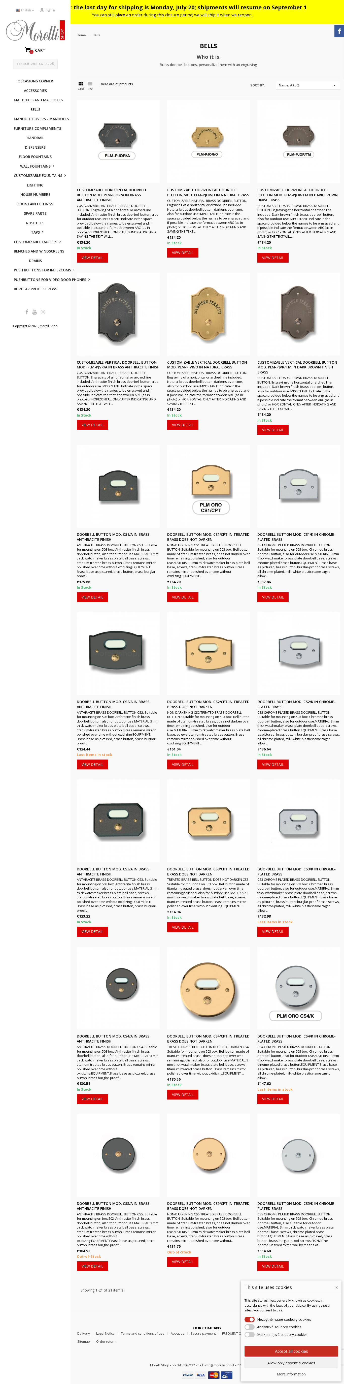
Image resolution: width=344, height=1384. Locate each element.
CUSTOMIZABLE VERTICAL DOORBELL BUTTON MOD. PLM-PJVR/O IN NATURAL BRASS (207, 365)
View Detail (92, 257)
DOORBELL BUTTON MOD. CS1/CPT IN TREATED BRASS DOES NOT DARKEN (208, 537)
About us (177, 1333)
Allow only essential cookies (291, 1362)
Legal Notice (105, 1333)
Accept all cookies (291, 1351)
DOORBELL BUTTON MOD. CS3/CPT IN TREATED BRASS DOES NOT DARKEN (208, 871)
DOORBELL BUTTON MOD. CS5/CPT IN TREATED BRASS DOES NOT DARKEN (208, 1206)
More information (291, 1374)
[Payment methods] (207, 1374)
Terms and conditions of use (142, 1333)
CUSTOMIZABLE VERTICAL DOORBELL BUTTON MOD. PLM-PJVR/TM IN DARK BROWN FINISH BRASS (297, 367)
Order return (106, 1341)
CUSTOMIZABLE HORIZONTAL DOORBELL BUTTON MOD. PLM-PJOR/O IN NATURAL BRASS (208, 192)
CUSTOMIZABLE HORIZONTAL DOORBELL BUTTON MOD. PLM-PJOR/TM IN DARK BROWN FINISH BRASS (297, 194)
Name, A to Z (308, 85)
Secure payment (203, 1333)
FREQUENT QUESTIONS (239, 1333)
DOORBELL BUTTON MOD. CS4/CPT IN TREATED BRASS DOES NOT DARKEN (208, 1039)
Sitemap (83, 1341)
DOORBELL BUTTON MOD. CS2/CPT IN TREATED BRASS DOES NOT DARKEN (208, 704)
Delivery (83, 1333)
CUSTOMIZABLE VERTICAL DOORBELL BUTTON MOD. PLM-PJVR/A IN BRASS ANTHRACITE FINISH (118, 365)
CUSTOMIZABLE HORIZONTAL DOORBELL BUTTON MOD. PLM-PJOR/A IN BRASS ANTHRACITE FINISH (112, 194)
